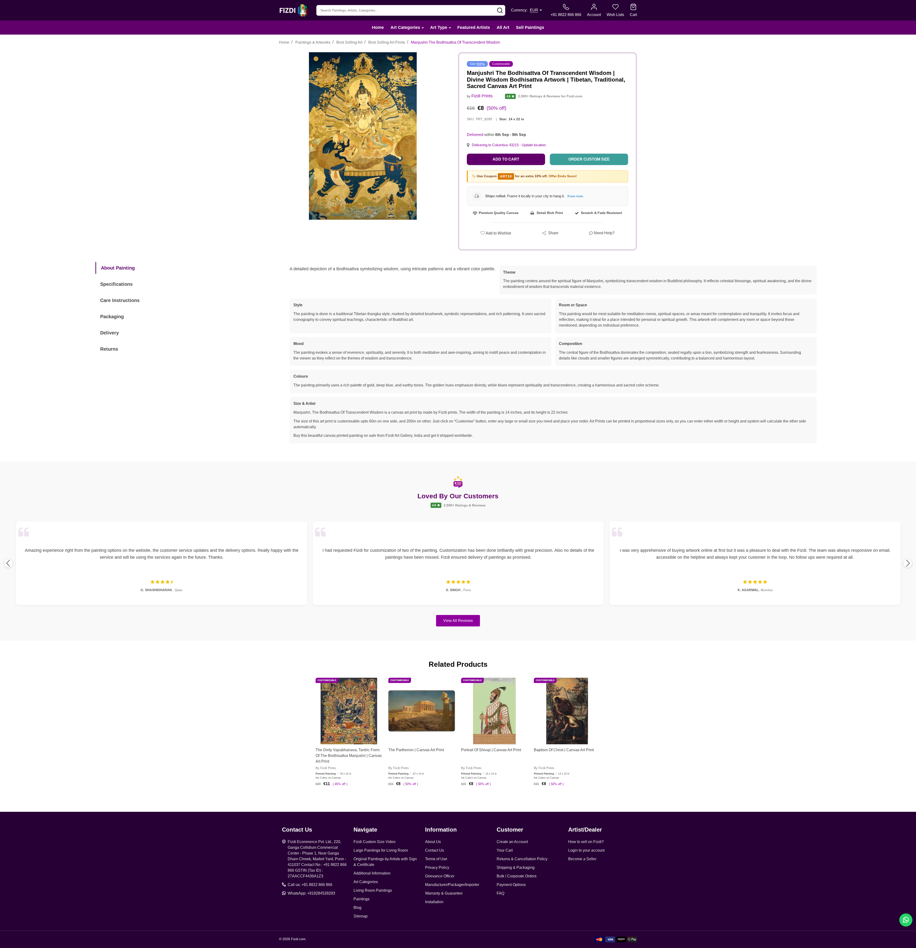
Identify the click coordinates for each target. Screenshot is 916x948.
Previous (8, 563)
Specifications (116, 284)
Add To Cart (354, 798)
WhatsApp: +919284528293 (311, 893)
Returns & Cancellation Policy (522, 859)
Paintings (362, 899)
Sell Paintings (530, 27)
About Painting (118, 268)
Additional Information (372, 873)
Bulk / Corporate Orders (516, 876)
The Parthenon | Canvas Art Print (416, 750)
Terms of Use (436, 859)
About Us (433, 842)
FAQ (500, 893)
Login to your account (586, 850)
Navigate (365, 829)
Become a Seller (582, 859)
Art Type (438, 27)
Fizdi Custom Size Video (375, 842)
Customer (510, 829)
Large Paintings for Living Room (381, 850)
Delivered (475, 135)
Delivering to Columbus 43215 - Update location (509, 145)
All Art (503, 27)
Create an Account (512, 842)
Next (907, 563)
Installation (434, 902)
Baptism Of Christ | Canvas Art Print (564, 750)
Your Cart (505, 850)
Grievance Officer (439, 876)
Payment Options (511, 885)
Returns (109, 349)
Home (378, 27)
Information (441, 829)
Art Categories (405, 27)
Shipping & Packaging (516, 867)
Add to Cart (506, 159)
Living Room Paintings (373, 890)
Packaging (112, 316)
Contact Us (434, 850)
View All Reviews (458, 621)
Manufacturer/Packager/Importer (452, 885)
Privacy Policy (437, 867)
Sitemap (361, 916)
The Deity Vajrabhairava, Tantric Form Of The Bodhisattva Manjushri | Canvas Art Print (349, 755)
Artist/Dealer (585, 829)
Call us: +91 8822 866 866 (310, 885)
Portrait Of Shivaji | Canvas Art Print (491, 750)
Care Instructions (120, 300)
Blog (357, 908)
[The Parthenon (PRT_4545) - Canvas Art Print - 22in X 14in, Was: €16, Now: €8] (421, 711)
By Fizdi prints (326, 768)
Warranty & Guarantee (444, 893)
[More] (423, 27)
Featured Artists (473, 27)
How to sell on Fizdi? (586, 842)
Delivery (109, 332)
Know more (575, 196)
